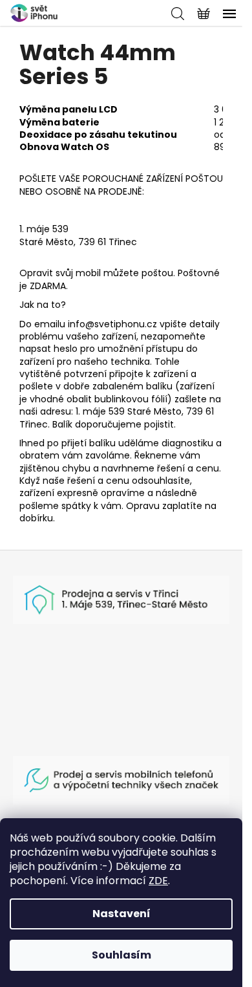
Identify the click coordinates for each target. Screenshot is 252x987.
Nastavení (121, 913)
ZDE (158, 880)
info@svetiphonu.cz (112, 324)
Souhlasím (121, 955)
